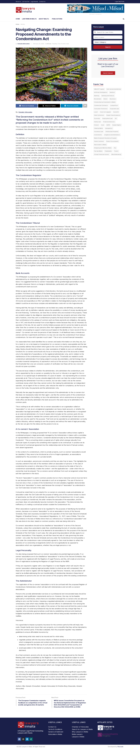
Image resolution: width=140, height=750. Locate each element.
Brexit (105, 99)
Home (18, 19)
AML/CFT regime (99, 89)
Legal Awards (34, 1)
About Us (18, 1)
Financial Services (109, 121)
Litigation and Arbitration (112, 134)
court (96, 112)
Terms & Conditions (55, 729)
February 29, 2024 (38, 43)
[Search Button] (123, 19)
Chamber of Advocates (80, 727)
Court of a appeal (105, 112)
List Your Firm (25, 1)
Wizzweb (120, 746)
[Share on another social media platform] (85, 106)
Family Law (97, 121)
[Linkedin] (27, 739)
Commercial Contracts (101, 105)
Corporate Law (114, 108)
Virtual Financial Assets (101, 154)
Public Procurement (112, 141)
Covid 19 (116, 112)
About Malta (44, 19)
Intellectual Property (112, 131)
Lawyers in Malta (78, 737)
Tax (115, 148)
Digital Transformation (113, 115)
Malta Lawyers (77, 734)
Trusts (116, 151)
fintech (96, 125)
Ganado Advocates (24, 43)
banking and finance (108, 95)
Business (113, 99)
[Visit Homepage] (25, 10)
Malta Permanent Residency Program (105, 138)
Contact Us (42, 1)
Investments (98, 134)
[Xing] (31, 739)
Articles (23, 24)
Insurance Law (98, 131)
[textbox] (107, 37)
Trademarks (108, 151)
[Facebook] (19, 739)
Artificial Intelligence (100, 92)
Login (116, 1)
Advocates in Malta (55, 734)
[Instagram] (23, 739)
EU (116, 118)
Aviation (112, 92)
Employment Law (107, 118)
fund (102, 125)
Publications (57, 19)
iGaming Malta (98, 128)
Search (107, 47)
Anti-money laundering (114, 89)
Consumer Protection (100, 108)
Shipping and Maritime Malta (102, 148)
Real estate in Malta (100, 144)
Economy (97, 118)
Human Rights (116, 125)
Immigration (108, 128)
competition (114, 105)
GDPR (108, 125)
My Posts (121, 1)
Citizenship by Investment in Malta (104, 102)
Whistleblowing (116, 154)
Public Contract (99, 141)
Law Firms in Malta (29, 19)
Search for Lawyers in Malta (82, 729)
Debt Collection (99, 115)
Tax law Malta (98, 151)
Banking (96, 95)
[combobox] (107, 32)
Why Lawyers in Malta (80, 732)
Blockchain (97, 99)
